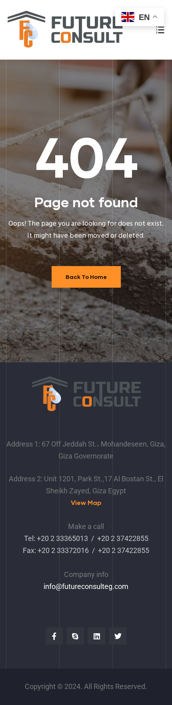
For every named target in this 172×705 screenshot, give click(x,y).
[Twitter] (117, 636)
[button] (86, 503)
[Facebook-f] (54, 636)
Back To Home (86, 276)
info (50, 586)
